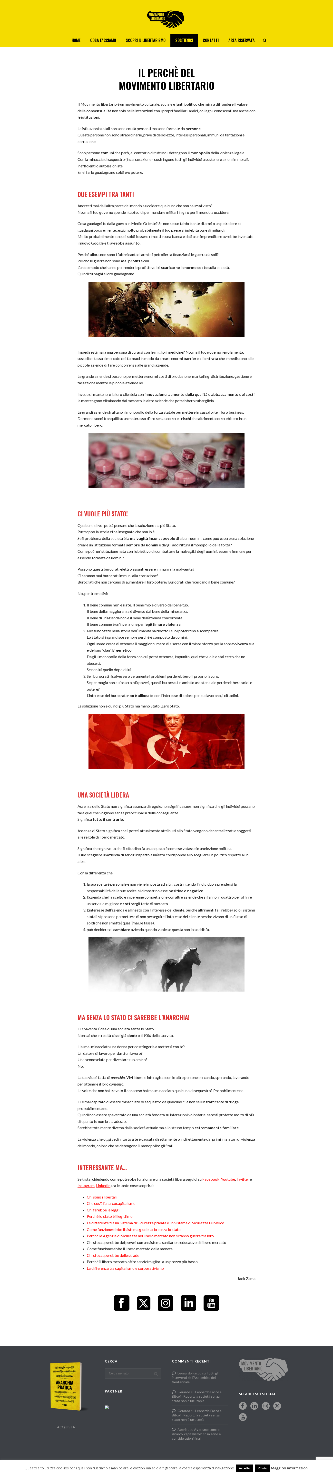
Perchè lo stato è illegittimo (110, 1216)
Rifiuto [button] (262, 1468)
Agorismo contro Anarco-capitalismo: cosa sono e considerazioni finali (196, 1433)
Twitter (242, 1179)
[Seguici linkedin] (254, 1406)
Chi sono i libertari (102, 1197)
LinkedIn (103, 1185)
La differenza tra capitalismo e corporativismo (125, 1268)
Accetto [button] (244, 1468)
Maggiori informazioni (290, 1468)
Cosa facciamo (103, 40)
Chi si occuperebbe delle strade (113, 1255)
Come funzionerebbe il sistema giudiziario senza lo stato (134, 1229)
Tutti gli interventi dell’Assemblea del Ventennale (195, 1377)
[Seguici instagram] (266, 1406)
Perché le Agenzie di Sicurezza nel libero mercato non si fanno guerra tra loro (150, 1235)
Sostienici (184, 40)
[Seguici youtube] (243, 1417)
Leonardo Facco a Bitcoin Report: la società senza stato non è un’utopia (197, 1396)
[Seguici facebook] (243, 1406)
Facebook (210, 1179)
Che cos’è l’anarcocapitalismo (111, 1203)
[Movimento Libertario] (166, 17)
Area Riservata (241, 40)
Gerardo (183, 1392)
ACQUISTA (66, 1427)
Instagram (86, 1185)
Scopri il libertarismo (146, 40)
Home (76, 40)
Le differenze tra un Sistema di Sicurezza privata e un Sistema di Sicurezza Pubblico (155, 1222)
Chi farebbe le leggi (103, 1210)
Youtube (228, 1179)
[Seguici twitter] (277, 1406)
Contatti (211, 40)
